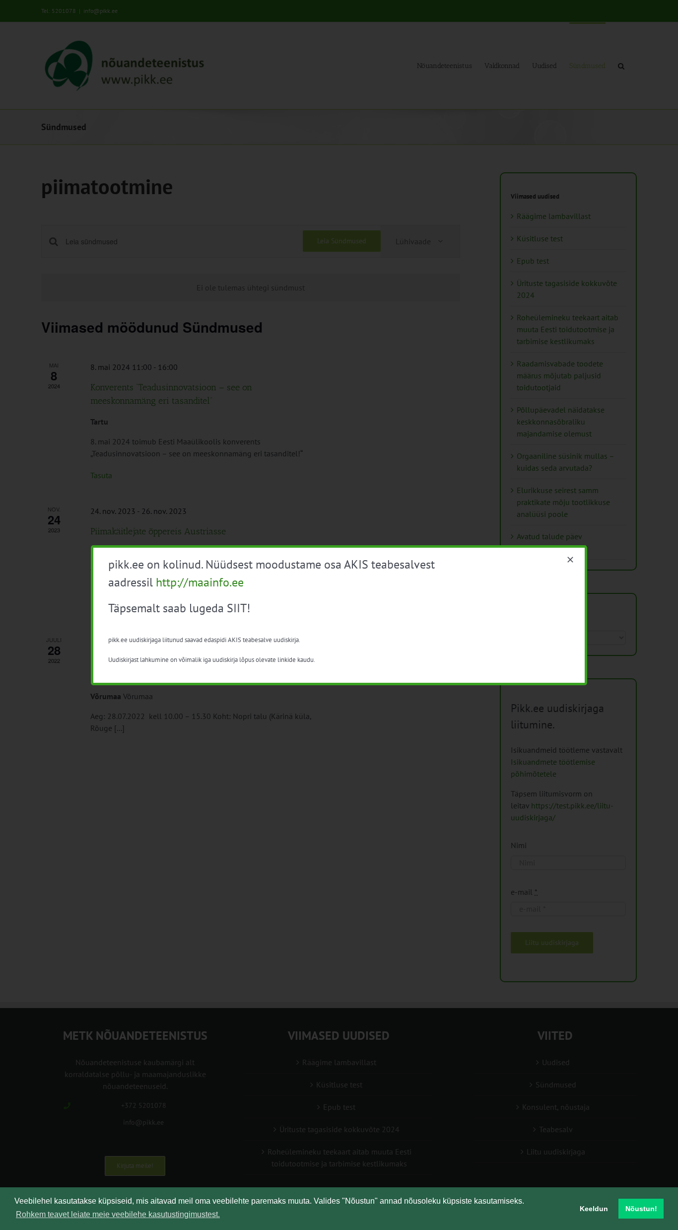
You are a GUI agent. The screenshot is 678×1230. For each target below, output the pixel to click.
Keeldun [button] (594, 1209)
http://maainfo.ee (200, 582)
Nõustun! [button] (641, 1209)
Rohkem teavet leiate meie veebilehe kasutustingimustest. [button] (118, 1214)
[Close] (570, 559)
